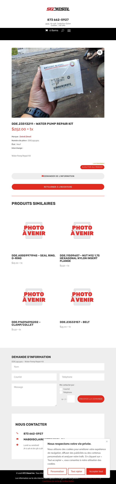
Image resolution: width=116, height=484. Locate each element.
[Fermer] (107, 441)
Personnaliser (57, 471)
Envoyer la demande (91, 399)
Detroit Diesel (25, 137)
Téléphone (67, 392)
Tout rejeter (76, 471)
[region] (77, 458)
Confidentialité (67, 481)
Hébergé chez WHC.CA (90, 478)
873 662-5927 (58, 20)
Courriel (66, 389)
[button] (100, 52)
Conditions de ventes (51, 481)
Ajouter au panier (92, 167)
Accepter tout (96, 471)
